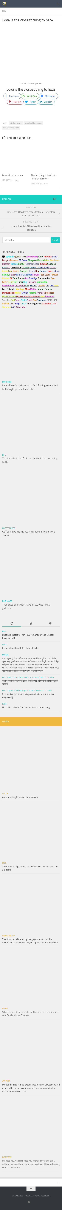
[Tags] (50, 623)
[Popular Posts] (30, 623)
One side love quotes (11, 127)
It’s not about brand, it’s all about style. (20, 648)
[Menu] (58, 4)
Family (5, 274)
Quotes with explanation (28, 296)
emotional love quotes (33, 123)
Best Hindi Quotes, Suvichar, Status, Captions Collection (28, 677)
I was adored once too (12, 175)
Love (4, 11)
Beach (55, 256)
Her (15, 282)
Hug (25, 282)
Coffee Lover (8, 528)
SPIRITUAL (52, 300)
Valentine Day (49, 303)
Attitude (48, 256)
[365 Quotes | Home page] (5, 3)
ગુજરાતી (10, 256)
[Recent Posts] (11, 623)
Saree (5, 645)
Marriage (20, 289)
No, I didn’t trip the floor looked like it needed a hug (26, 707)
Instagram (20, 285)
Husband (32, 282)
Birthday (6, 264)
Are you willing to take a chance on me (20, 797)
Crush (5, 794)
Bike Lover (7, 601)
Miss (27, 289)
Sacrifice (6, 300)
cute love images (16, 123)
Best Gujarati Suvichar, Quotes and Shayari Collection (27, 691)
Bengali (5, 655)
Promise (41, 292)
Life (4, 455)
